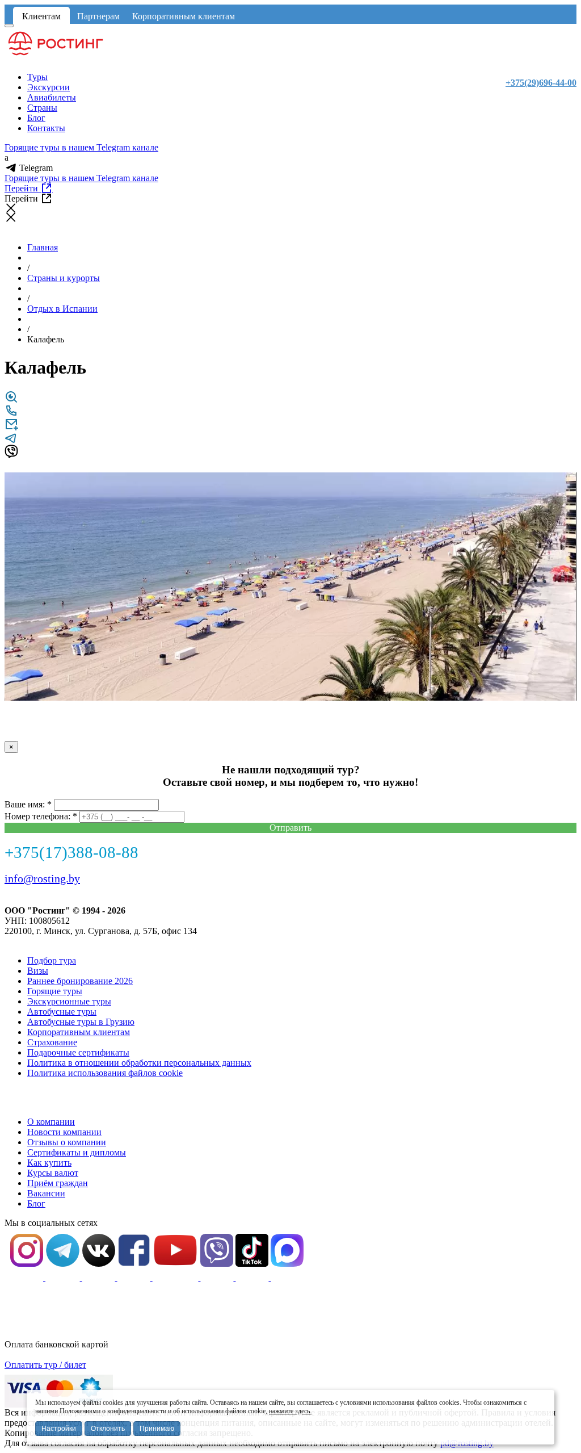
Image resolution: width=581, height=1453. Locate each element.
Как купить (49, 1162)
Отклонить (108, 1429)
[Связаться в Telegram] (11, 441)
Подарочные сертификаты (78, 1052)
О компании (51, 1122)
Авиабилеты (51, 97)
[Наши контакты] (11, 414)
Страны (42, 107)
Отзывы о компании (66, 1142)
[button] (566, 483)
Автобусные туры (61, 1011)
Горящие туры (54, 991)
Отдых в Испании (62, 308)
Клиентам (41, 16)
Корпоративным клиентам (183, 16)
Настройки (58, 1429)
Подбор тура (51, 960)
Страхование (52, 1042)
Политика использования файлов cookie (105, 1073)
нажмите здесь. (290, 1411)
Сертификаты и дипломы (76, 1152)
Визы (37, 970)
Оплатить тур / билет (45, 1365)
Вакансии (46, 1193)
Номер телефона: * (41, 816)
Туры (37, 77)
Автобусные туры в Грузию (80, 1022)
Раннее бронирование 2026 (80, 981)
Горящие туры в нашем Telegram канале (81, 147)
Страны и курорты (63, 278)
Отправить (290, 827)
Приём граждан (57, 1183)
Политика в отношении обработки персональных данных (139, 1062)
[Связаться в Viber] (11, 455)
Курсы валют (52, 1173)
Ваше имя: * (28, 804)
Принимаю (157, 1429)
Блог (36, 118)
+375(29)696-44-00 (541, 82)
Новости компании (64, 1132)
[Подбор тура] (11, 400)
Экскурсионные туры (69, 1001)
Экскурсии (48, 87)
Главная (42, 247)
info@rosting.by (42, 878)
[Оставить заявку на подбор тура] (11, 428)
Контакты (46, 128)
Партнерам (98, 16)
